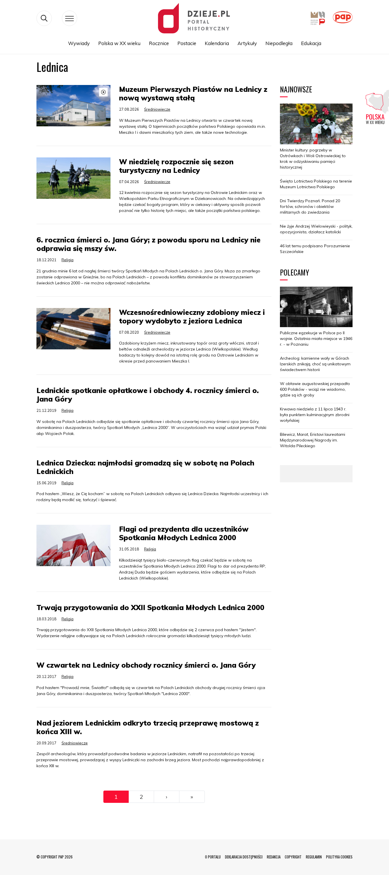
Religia (67, 260)
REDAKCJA (274, 857)
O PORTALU (213, 857)
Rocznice (159, 43)
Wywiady (79, 43)
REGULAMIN (314, 857)
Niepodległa (278, 43)
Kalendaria (217, 43)
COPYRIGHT (293, 857)
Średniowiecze (157, 109)
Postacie (186, 43)
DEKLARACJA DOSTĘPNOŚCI (244, 857)
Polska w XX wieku (119, 43)
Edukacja (311, 43)
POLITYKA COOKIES (339, 857)
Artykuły (247, 43)
